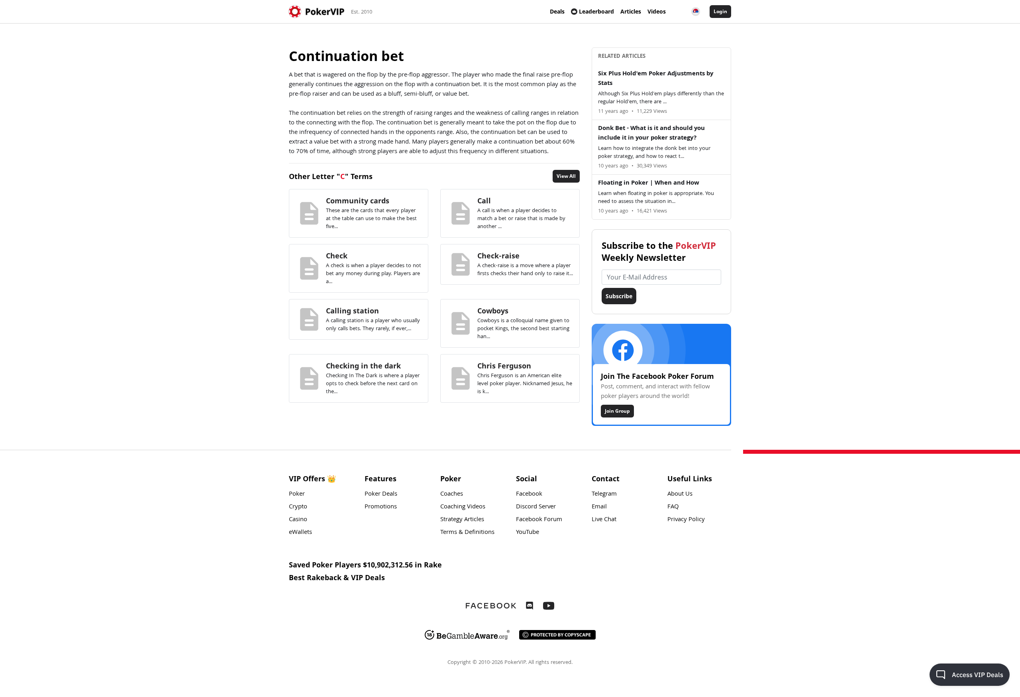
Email (599, 507)
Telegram (604, 494)
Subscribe (619, 296)
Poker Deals (381, 494)
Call (484, 200)
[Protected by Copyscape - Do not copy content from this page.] (557, 635)
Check (336, 255)
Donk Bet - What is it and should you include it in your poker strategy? (651, 134)
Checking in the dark (363, 365)
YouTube (527, 533)
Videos (656, 11)
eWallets (300, 533)
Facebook (529, 494)
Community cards (357, 200)
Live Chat (604, 520)
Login (720, 11)
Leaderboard (596, 11)
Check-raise (498, 255)
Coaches (451, 494)
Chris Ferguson (504, 365)
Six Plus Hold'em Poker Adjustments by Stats (655, 79)
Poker (297, 494)
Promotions (381, 507)
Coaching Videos (462, 507)
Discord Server (536, 507)
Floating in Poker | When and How (648, 183)
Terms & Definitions (467, 533)
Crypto (298, 507)
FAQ (673, 507)
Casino (298, 520)
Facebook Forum (539, 520)
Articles (630, 11)
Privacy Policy (686, 520)
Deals (557, 11)
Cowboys (492, 310)
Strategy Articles (462, 520)
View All (566, 176)
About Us (679, 494)
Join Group (617, 411)
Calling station (352, 310)
